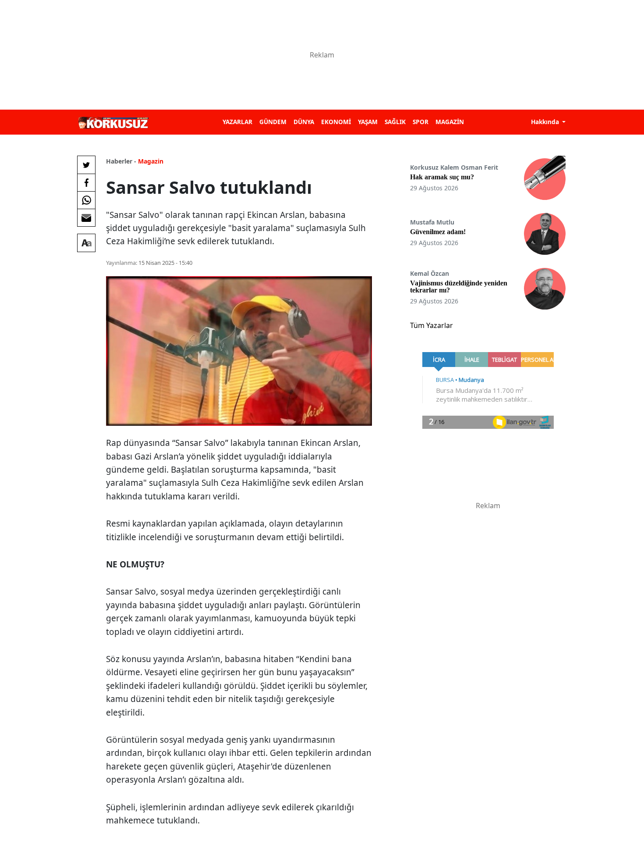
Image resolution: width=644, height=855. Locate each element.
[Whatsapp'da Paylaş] (86, 200)
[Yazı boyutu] (86, 243)
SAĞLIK (395, 122)
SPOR (420, 122)
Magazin (150, 161)
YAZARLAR (237, 122)
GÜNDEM (273, 122)
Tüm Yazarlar (431, 325)
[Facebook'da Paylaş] (86, 182)
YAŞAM (368, 122)
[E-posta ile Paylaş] (86, 217)
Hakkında (546, 122)
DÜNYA (304, 122)
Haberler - (121, 161)
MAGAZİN (449, 122)
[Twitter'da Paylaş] (86, 165)
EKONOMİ (336, 122)
